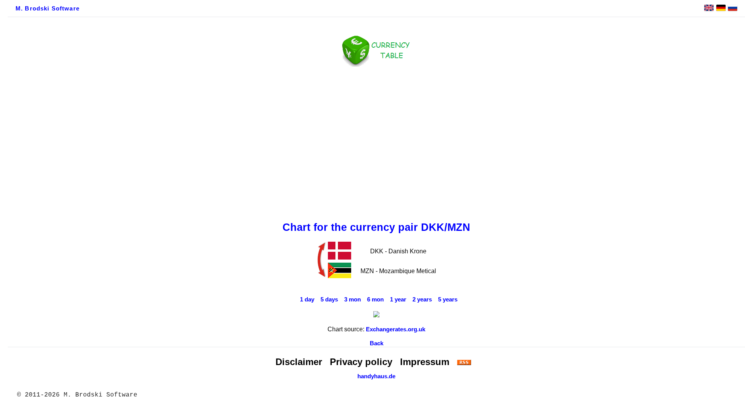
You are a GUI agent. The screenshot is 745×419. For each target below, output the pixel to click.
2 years (422, 299)
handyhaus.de (376, 376)
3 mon (352, 299)
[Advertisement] (376, 142)
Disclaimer (298, 362)
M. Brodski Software (48, 8)
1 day (307, 299)
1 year (398, 299)
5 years (447, 299)
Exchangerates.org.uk (395, 329)
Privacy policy (361, 362)
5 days (329, 299)
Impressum (424, 362)
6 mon (375, 299)
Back (376, 343)
